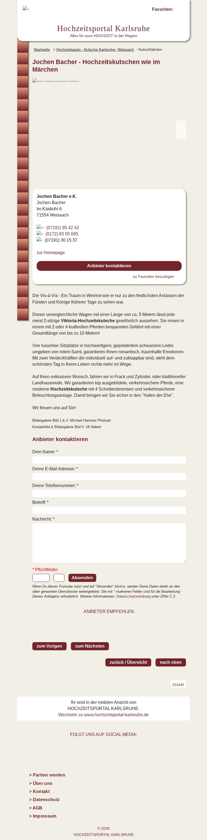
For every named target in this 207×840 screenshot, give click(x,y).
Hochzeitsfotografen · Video (22, 105)
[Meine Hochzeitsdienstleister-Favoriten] (179, 10)
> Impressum (43, 816)
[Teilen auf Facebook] (115, 621)
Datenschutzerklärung (133, 596)
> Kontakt (39, 791)
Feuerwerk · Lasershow (22, 233)
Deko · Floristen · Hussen (22, 152)
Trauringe (22, 70)
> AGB (36, 808)
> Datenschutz (44, 799)
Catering (22, 163)
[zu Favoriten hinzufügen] (179, 61)
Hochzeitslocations (22, 82)
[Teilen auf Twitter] (103, 621)
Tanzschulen (22, 268)
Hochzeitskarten (22, 128)
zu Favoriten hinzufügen (153, 276)
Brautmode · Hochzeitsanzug (22, 58)
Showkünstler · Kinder (22, 198)
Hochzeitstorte (22, 175)
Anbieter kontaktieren (109, 266)
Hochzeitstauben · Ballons (22, 221)
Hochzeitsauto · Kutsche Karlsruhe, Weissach (95, 49)
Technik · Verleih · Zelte (22, 245)
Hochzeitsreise (22, 303)
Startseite (42, 49)
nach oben (171, 662)
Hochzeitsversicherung (22, 314)
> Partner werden (47, 775)
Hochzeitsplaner (22, 47)
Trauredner (22, 93)
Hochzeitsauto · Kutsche (22, 210)
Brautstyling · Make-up (22, 116)
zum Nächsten (90, 646)
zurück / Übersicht (128, 662)
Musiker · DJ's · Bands (22, 186)
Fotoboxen (22, 140)
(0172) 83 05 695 (62, 234)
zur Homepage (51, 252)
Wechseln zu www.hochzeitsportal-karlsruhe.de (103, 714)
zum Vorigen (49, 646)
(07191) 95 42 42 (62, 227)
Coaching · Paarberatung (22, 279)
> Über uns (40, 783)
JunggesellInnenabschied (22, 291)
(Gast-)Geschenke (22, 256)
